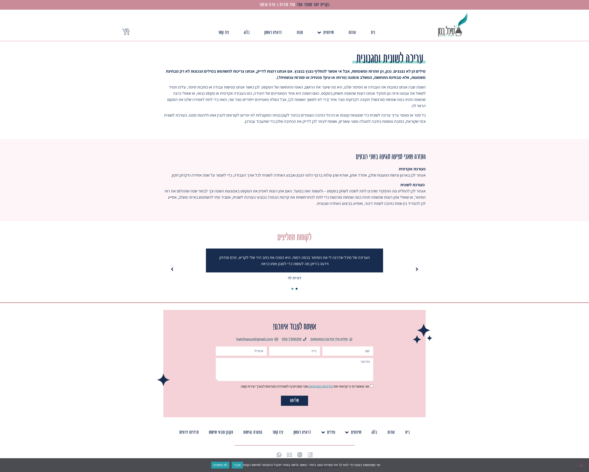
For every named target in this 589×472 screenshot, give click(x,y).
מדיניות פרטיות (189, 432)
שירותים (328, 32)
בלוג (247, 32)
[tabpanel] (294, 264)
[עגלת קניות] (125, 31)
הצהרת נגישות (252, 432)
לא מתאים (220, 465)
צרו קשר (223, 32)
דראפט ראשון (273, 32)
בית (373, 32)
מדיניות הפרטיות (320, 386)
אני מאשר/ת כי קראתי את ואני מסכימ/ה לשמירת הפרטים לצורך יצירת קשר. (304, 386)
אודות (352, 32)
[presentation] (296, 289)
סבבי (237, 465)
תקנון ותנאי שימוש (221, 432)
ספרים (331, 432)
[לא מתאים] (582, 465)
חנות (300, 32)
